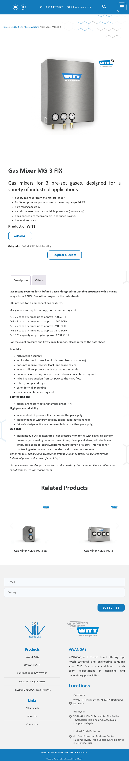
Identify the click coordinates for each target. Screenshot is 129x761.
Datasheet (20, 236)
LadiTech (78, 759)
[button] (107, 7)
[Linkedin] (23, 7)
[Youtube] (15, 7)
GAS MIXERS (17, 27)
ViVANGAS (58, 752)
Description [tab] (20, 280)
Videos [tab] (39, 280)
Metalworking (32, 27)
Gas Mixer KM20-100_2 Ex (30, 551)
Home (6, 27)
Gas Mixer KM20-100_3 (98, 551)
